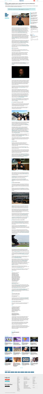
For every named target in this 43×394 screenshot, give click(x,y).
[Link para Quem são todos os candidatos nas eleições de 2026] (8, 339)
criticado (19, 130)
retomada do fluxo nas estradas (17, 257)
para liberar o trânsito (21, 253)
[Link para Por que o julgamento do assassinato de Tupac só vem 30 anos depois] (25, 349)
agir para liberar (18, 285)
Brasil (6, 13)
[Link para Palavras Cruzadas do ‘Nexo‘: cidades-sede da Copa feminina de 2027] (26, 359)
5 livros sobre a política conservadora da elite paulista (34, 364)
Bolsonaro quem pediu (20, 128)
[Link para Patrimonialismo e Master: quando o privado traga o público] (17, 339)
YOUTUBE (34, 380)
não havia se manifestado (15, 37)
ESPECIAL (18, 387)
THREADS (34, 379)
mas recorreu (20, 155)
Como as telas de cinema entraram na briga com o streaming (34, 353)
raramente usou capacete (22, 135)
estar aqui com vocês (19, 267)
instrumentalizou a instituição (25, 45)
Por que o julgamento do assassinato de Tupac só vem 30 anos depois (26, 353)
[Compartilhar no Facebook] (5, 18)
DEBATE (18, 385)
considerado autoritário (14, 130)
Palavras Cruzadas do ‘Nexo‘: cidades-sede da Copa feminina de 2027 (34, 18)
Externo (14, 362)
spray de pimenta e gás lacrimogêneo (23, 96)
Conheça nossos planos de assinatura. (14, 9)
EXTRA (18, 378)
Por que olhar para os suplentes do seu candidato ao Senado (34, 344)
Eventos (34, 387)
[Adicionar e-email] (37, 30)
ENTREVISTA (18, 382)
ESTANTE (18, 386)
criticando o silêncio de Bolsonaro (24, 41)
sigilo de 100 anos (25, 173)
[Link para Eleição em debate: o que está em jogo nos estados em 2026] (25, 339)
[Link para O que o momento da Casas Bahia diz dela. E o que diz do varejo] (17, 349)
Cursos (33, 385)
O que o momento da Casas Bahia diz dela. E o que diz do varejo (17, 353)
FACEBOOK (34, 378)
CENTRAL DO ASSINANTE (26, 379)
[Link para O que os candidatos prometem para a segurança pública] (8, 359)
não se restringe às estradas (22, 87)
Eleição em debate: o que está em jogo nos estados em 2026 (25, 344)
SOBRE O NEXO (25, 382)
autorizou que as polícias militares (25, 297)
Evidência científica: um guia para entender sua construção (8, 353)
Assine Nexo (7, 379)
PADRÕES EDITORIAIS (26, 385)
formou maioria (16, 287)
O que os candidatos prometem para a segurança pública (34, 13)
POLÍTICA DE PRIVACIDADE (27, 387)
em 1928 (24, 49)
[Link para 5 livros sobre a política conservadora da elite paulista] (34, 359)
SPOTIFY (34, 382)
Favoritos (31, 362)
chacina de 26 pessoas (18, 98)
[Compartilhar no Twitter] (6, 18)
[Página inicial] (21, 0)
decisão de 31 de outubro (14, 283)
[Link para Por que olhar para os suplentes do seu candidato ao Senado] (34, 339)
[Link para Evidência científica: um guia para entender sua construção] (8, 349)
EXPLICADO (18, 379)
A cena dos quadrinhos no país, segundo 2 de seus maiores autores (34, 23)
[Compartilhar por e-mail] (7, 18)
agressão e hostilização (17, 251)
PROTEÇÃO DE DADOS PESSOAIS (27, 388)
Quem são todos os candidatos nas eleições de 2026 (8, 344)
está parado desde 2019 (26, 155)
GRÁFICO (18, 380)
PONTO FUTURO (25, 378)
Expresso (6, 362)
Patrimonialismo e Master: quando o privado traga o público (17, 344)
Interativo (23, 362)
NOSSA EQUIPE (25, 383)
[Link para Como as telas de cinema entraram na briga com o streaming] (34, 349)
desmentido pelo (17, 132)
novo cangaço (16, 100)
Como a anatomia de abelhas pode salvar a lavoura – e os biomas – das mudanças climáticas (17, 364)
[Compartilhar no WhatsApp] (8, 18)
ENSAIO (18, 384)
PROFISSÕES (18, 389)
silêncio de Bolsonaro (22, 225)
